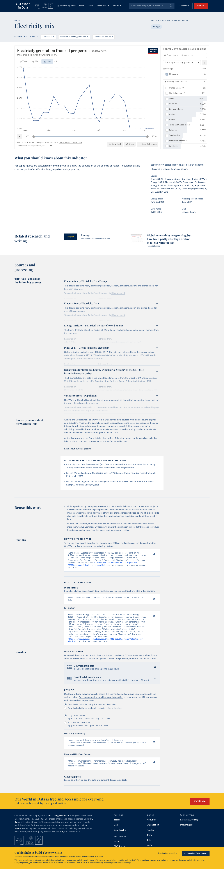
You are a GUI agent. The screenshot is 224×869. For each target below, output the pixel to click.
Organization (153, 825)
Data (81, 6)
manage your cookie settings (118, 863)
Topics (117, 820)
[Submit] (170, 5)
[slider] (33, 137)
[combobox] (151, 6)
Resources (101, 6)
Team (149, 835)
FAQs (62, 832)
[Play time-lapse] (19, 136)
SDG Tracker (120, 846)
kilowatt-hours (169, 169)
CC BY (49, 146)
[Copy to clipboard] (151, 554)
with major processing (193, 189)
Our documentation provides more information (101, 697)
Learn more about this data (70, 143)
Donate (200, 6)
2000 (26, 137)
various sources (71, 169)
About (116, 6)
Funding (150, 830)
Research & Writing (189, 820)
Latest (90, 6)
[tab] (23, 61)
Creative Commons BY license (90, 527)
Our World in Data (23, 5)
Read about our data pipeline (77, 449)
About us (151, 820)
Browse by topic (68, 6)
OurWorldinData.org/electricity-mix (31, 146)
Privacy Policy (97, 863)
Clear (203, 69)
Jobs (149, 840)
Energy (156, 27)
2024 (154, 137)
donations (54, 857)
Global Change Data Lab (57, 816)
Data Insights (120, 830)
